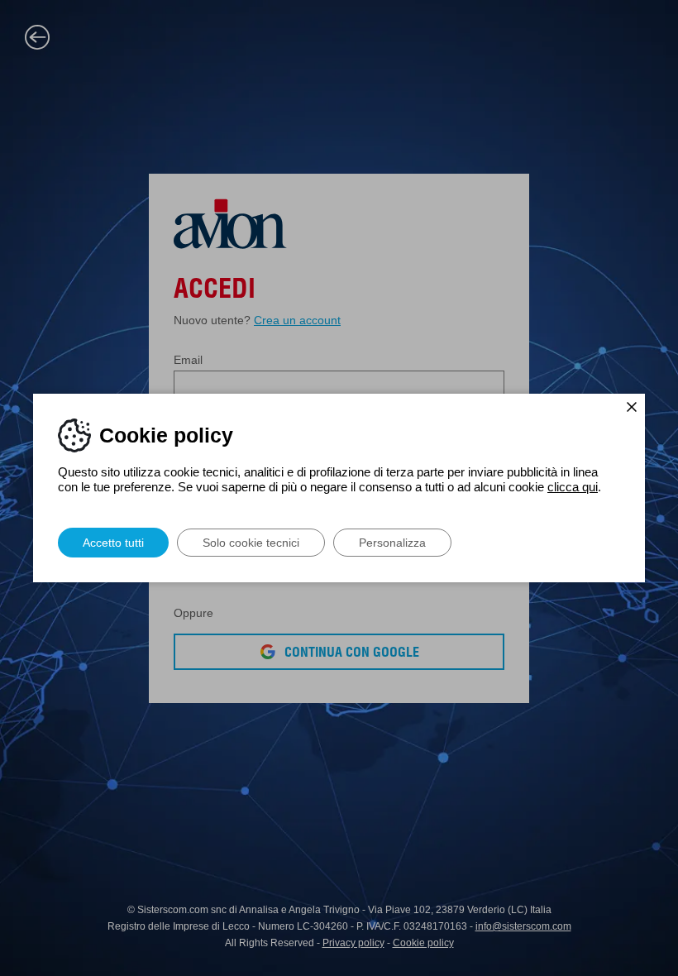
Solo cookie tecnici (251, 542)
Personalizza (392, 542)
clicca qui (572, 487)
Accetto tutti (113, 542)
